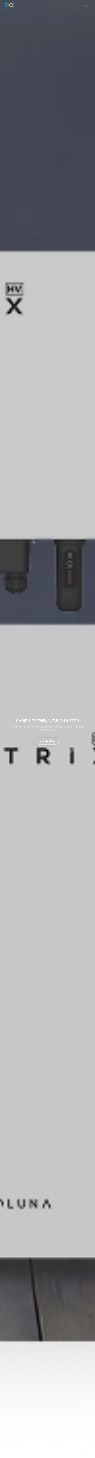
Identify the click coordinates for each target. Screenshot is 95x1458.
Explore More (49, 741)
